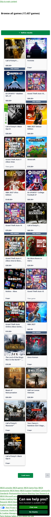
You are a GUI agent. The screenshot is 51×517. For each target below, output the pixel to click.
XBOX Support (26, 490)
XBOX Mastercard (15, 502)
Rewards (3, 502)
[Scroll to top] (47, 475)
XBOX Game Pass (31, 487)
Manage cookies (15, 513)
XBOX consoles (6, 487)
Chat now (33, 507)
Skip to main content (8, 1)
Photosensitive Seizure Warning (22, 493)
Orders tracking (6, 499)
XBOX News (14, 490)
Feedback (36, 490)
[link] (14, 54)
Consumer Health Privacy (10, 510)
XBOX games (18, 487)
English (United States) (9, 504)
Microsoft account (12, 496)
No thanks (33, 512)
